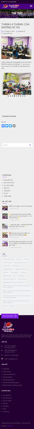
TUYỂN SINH (6, 369)
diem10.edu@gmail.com (11, 359)
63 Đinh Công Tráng (8, 259)
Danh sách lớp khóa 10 (9, 374)
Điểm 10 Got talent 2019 (9, 279)
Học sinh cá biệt (8, 185)
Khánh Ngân (6, 266)
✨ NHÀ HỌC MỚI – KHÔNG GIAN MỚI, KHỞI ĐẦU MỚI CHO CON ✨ (20, 225)
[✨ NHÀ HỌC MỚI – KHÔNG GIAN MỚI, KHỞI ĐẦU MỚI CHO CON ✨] (5, 226)
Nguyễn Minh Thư (8, 269)
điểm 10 (5, 306)
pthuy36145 (21, 31)
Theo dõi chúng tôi (8, 316)
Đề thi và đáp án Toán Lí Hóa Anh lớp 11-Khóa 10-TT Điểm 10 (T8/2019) (17, 291)
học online (27, 259)
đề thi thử (12, 306)
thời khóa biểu (7, 276)
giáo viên (18, 259)
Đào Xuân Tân (22, 279)
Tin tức (6, 193)
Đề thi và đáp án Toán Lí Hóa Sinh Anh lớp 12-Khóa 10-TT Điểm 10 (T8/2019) (17, 296)
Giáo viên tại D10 (9, 182)
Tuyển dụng (7, 196)
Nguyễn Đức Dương (20, 269)
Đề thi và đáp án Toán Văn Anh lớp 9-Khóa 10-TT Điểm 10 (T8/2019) (16, 301)
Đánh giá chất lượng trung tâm (11, 382)
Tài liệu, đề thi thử (7, 377)
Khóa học (6, 188)
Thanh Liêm (24, 272)
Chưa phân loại (7, 33)
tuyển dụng (21, 276)
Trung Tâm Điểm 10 (16, 423)
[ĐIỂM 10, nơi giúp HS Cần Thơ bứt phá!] (5, 208)
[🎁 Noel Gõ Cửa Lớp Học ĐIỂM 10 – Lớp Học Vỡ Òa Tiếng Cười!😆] (5, 235)
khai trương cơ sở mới (20, 262)
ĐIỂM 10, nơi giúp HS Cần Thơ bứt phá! (20, 206)
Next (28, 83)
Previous (4, 83)
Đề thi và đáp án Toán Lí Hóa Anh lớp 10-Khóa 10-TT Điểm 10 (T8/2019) (17, 286)
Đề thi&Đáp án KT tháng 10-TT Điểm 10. (13, 282)
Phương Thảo (14, 272)
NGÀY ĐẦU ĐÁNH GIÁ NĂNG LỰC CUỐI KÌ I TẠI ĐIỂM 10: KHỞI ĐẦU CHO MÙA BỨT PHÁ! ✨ (20, 243)
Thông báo (7, 191)
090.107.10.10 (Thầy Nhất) (9, 2)
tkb (14, 276)
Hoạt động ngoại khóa (9, 380)
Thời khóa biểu (7, 371)
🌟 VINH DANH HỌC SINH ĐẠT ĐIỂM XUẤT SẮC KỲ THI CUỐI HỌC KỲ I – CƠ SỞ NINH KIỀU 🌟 (20, 216)
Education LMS (26, 423)
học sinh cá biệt (7, 262)
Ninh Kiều (5, 272)
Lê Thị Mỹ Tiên (16, 266)
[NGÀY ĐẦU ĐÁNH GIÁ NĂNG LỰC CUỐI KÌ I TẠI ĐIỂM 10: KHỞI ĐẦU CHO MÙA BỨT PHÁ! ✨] (5, 243)
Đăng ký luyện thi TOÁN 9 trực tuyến (12, 385)
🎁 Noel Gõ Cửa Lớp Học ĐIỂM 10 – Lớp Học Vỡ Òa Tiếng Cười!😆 (19, 234)
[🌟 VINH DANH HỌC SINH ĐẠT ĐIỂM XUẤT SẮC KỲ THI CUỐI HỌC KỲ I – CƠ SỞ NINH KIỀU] (5, 216)
